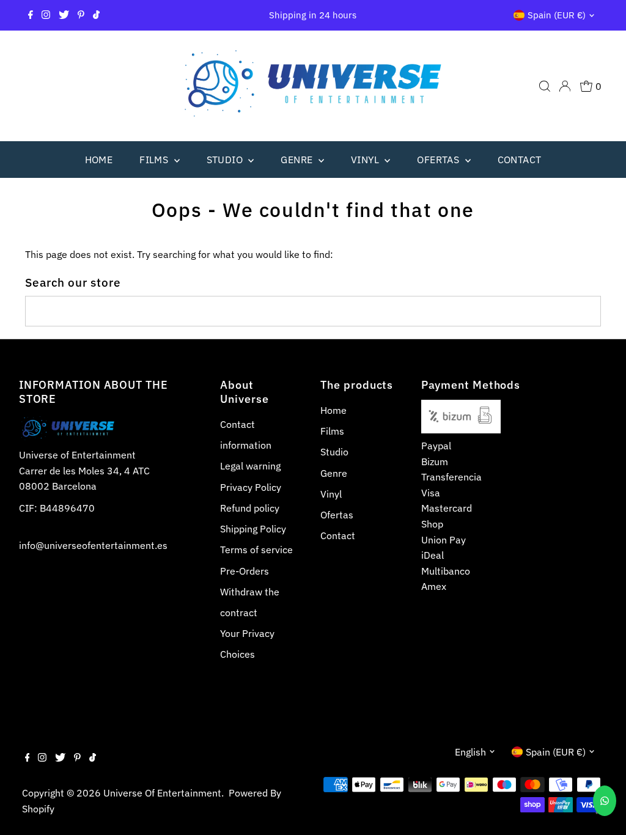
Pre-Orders (244, 571)
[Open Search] (544, 86)
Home (99, 159)
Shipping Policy (253, 529)
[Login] (564, 86)
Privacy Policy (250, 487)
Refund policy (249, 508)
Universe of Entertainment (162, 793)
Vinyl (366, 159)
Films (155, 159)
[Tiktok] (96, 15)
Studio (226, 159)
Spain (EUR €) (557, 15)
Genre (298, 159)
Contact (520, 159)
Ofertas (439, 159)
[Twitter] (64, 15)
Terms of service (256, 549)
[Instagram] (46, 15)
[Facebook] (30, 15)
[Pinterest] (81, 15)
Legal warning (250, 466)
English (470, 752)
